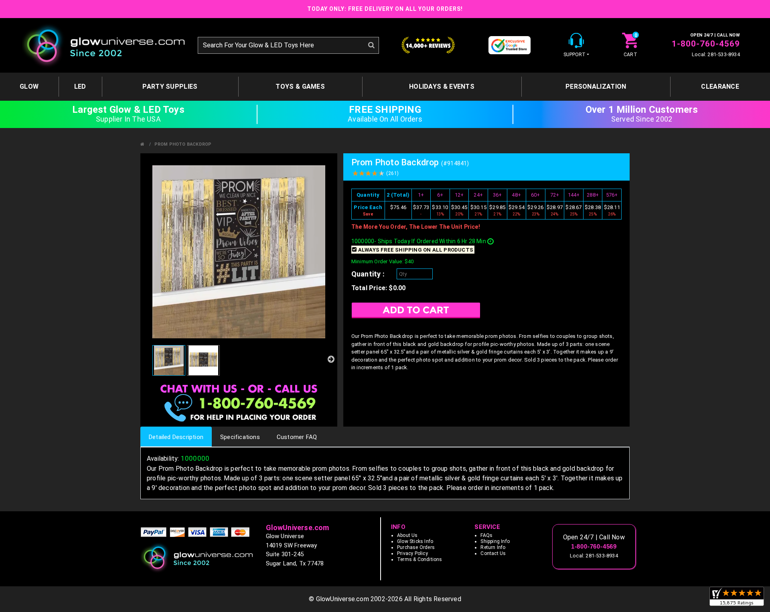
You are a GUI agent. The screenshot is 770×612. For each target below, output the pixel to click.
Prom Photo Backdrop (183, 144)
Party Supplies (169, 86)
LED (80, 86)
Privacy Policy (412, 553)
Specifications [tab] (240, 437)
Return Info (492, 547)
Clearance (720, 86)
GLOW (29, 86)
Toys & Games (300, 86)
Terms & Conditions (419, 559)
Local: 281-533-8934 (716, 54)
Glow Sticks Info (415, 541)
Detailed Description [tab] (176, 437)
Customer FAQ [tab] (297, 437)
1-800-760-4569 (706, 44)
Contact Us (493, 553)
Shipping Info (495, 541)
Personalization (595, 86)
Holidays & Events (441, 86)
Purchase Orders (416, 547)
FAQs (486, 535)
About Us (407, 535)
